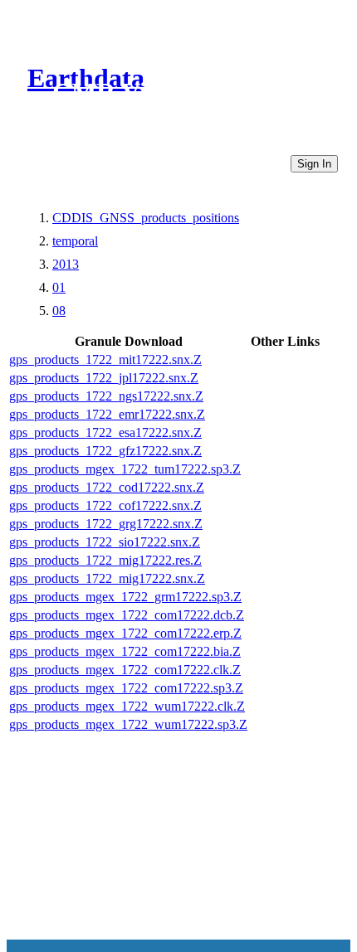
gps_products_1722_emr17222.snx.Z (107, 414)
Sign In (314, 164)
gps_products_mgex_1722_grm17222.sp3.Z (125, 597)
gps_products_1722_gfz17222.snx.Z (105, 451)
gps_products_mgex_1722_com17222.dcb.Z (126, 615)
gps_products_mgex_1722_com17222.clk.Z (125, 670)
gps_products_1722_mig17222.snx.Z (107, 578)
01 (59, 287)
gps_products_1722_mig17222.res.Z (105, 560)
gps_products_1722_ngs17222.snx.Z (106, 396)
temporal (75, 241)
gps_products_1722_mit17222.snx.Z (105, 359)
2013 (65, 264)
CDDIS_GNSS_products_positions (145, 218)
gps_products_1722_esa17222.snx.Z (105, 432)
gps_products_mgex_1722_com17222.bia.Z (125, 651)
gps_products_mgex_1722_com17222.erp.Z (125, 633)
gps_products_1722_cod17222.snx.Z (106, 487)
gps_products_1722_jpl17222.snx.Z (103, 378)
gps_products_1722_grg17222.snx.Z (106, 524)
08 (59, 311)
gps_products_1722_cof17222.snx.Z (105, 505)
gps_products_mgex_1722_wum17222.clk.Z (127, 706)
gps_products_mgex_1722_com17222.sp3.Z (126, 688)
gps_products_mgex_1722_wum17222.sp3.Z (128, 724)
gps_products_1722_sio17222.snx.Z (104, 542)
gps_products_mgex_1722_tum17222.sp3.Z (125, 469)
